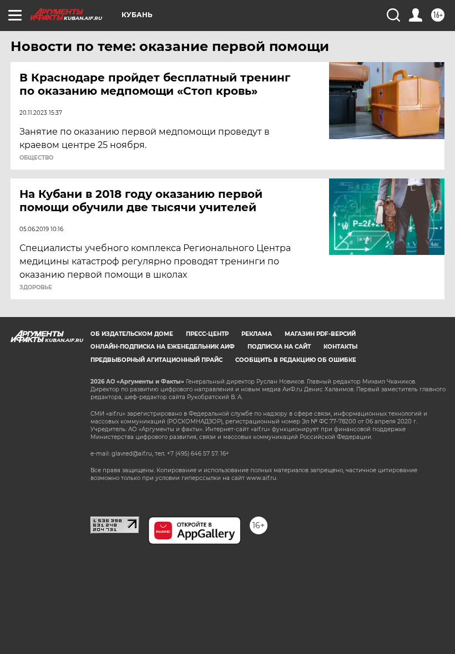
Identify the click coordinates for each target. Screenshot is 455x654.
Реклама (256, 334)
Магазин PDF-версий (320, 334)
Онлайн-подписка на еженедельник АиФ (162, 346)
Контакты (340, 346)
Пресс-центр (207, 334)
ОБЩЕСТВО (36, 158)
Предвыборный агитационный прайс (156, 360)
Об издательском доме (131, 334)
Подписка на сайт (279, 346)
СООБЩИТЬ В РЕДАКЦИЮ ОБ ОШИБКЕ (295, 360)
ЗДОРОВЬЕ (35, 287)
